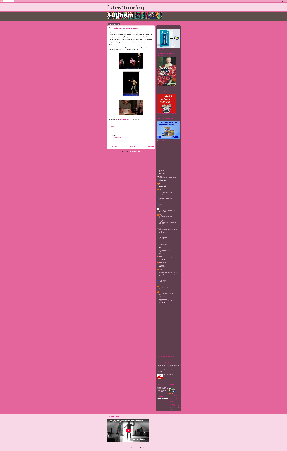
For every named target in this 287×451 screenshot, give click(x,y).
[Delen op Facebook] (138, 119)
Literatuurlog (125, 7)
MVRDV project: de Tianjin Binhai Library (168, 300)
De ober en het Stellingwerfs (165, 216)
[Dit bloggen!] (135, 119)
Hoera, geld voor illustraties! (165, 198)
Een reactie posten (115, 141)
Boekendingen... (163, 299)
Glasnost (161, 209)
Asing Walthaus (163, 215)
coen (116, 119)
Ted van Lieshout (163, 197)
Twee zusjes (162, 281)
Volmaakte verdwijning (119, 32)
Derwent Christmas (116, 122)
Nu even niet (162, 238)
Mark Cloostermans (164, 262)
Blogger (154, 448)
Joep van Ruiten (163, 237)
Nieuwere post (113, 146)
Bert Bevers (162, 184)
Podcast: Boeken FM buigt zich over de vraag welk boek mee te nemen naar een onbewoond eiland (168, 231)
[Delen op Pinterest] (139, 119)
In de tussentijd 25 (168, 374)
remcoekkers (162, 280)
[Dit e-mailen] (134, 119)
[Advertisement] (166, 154)
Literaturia (162, 292)
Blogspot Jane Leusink (165, 286)
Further (160, 171)
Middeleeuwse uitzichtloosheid (166, 257)
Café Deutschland (163, 189)
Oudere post (150, 146)
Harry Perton (162, 221)
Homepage (132, 146)
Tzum (160, 228)
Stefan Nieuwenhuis (164, 250)
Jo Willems (162, 269)
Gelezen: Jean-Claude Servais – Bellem (167, 251)
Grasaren (161, 204)
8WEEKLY (161, 256)
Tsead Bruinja (162, 243)
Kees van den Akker (128, 51)
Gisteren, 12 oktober (164, 287)
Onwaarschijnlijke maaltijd (165, 185)
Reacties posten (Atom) (135, 151)
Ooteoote (161, 176)
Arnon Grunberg (163, 170)
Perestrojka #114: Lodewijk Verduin (167, 210)
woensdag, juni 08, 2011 (118, 137)
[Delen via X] (136, 119)
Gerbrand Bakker (163, 203)
